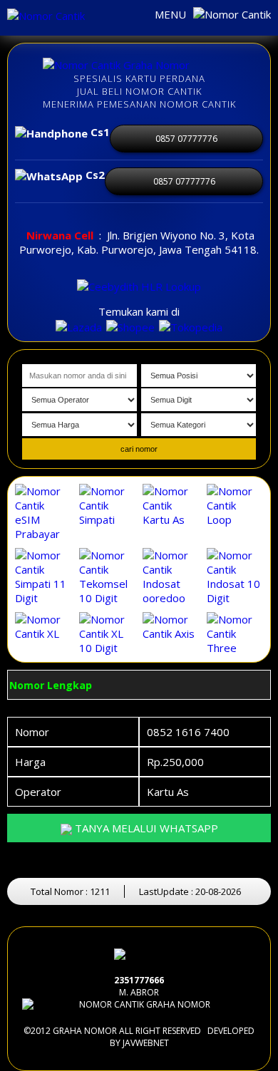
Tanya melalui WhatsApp (145, 828)
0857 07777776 (186, 139)
